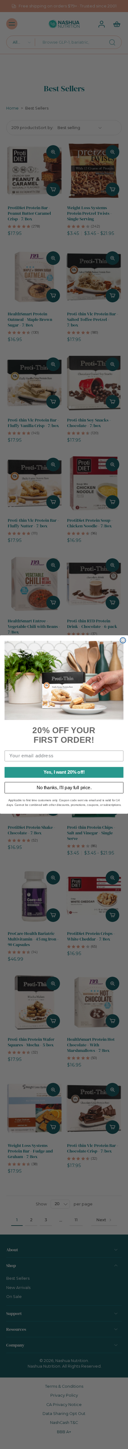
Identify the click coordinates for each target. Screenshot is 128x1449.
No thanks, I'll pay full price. (64, 787)
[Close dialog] (123, 640)
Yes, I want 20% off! (64, 772)
